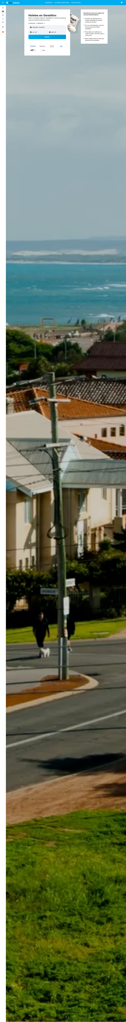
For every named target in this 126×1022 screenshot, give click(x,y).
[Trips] (3, 27)
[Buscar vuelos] (3, 8)
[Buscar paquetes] (3, 18)
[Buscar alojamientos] (3, 11)
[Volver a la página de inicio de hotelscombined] (13, 2)
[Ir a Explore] (3, 22)
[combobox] (36, 23)
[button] (3, 3)
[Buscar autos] (3, 15)
